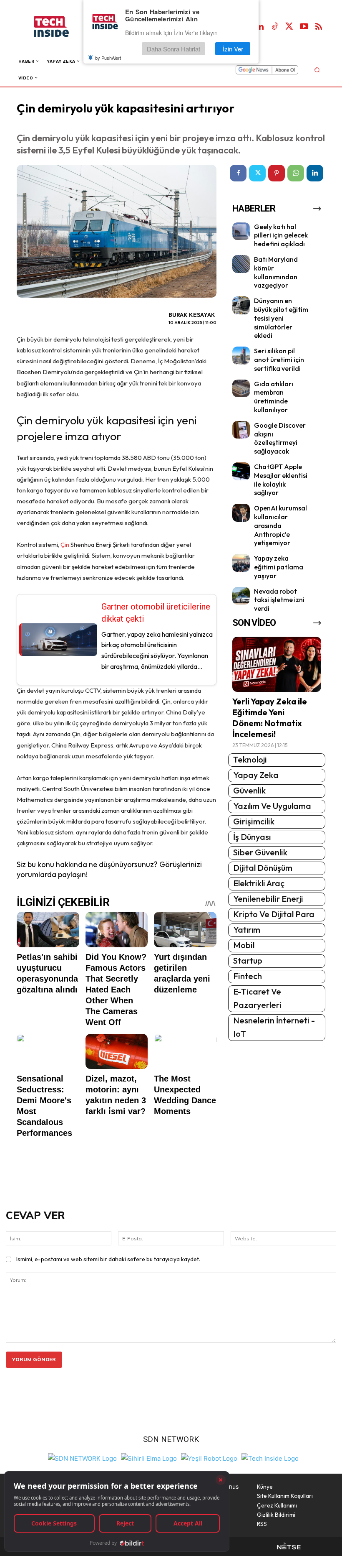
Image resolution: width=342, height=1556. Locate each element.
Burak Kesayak (191, 315)
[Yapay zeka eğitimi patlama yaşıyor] (241, 563)
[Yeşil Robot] (209, 1457)
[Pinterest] (276, 173)
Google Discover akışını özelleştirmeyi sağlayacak (280, 438)
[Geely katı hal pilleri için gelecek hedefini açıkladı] (241, 231)
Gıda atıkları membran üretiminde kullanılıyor (273, 397)
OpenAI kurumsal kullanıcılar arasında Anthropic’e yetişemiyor (280, 525)
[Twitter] (289, 26)
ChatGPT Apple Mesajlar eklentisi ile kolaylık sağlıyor (280, 479)
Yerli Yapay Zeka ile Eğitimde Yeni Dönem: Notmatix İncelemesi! (269, 717)
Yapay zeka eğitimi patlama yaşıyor (278, 567)
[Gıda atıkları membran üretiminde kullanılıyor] (241, 389)
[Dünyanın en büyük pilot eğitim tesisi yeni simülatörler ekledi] (241, 305)
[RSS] (318, 26)
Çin (65, 544)
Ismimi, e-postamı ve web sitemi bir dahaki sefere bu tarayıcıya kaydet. (108, 1259)
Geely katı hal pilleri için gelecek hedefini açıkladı (281, 235)
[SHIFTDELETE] (82, 1457)
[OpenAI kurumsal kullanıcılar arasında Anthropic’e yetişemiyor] (241, 513)
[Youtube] (304, 26)
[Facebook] (238, 173)
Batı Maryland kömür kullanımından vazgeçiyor (276, 272)
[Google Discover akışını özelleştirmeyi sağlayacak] (241, 430)
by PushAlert (108, 57)
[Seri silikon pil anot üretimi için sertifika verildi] (241, 356)
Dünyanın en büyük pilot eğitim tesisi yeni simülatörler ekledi (281, 317)
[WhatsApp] (295, 173)
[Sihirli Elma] (149, 1457)
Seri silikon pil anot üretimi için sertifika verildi (279, 359)
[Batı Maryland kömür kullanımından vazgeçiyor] (241, 264)
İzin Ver (233, 48)
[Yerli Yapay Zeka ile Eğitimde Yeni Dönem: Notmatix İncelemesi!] (276, 664)
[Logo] (60, 26)
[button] (317, 69)
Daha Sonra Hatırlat (173, 48)
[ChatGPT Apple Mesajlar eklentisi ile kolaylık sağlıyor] (241, 471)
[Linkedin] (260, 26)
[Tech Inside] (270, 1457)
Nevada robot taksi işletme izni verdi (279, 600)
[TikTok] (275, 26)
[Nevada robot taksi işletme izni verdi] (241, 596)
